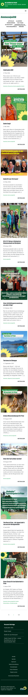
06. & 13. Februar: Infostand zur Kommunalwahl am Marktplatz (12, 242)
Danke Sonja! (7, 124)
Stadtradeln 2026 (8, 70)
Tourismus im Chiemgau (10, 360)
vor (19, 614)
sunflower (11, 688)
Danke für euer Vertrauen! (10, 179)
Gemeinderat (6, 603)
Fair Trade (20, 22)
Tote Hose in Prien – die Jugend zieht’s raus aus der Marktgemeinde (14, 523)
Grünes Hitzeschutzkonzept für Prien (13, 416)
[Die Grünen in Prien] (2, 4)
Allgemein (19, 21)
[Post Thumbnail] (14, 49)
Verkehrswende (14, 603)
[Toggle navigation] (25, 11)
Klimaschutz (9, 24)
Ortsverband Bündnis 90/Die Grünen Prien (15, 5)
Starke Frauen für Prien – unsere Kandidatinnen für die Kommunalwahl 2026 (12, 640)
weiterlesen (21, 89)
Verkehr (21, 26)
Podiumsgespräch (11, 26)
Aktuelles (11, 21)
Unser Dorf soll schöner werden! (12, 459)
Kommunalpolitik (20, 24)
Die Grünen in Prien (11, 3)
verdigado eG (9, 689)
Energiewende (11, 22)
